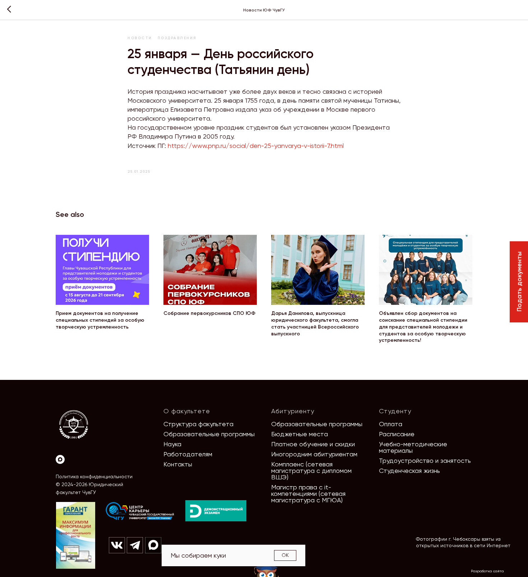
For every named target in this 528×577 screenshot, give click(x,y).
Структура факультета (198, 424)
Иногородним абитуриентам (314, 454)
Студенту (395, 411)
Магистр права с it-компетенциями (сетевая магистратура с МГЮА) (308, 493)
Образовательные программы (209, 434)
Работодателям (187, 454)
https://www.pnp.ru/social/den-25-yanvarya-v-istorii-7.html (256, 145)
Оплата (390, 424)
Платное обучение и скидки (313, 444)
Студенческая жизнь (409, 470)
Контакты (177, 464)
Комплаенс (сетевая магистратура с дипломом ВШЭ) (311, 470)
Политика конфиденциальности (94, 476)
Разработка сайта (487, 571)
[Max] (60, 459)
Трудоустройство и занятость (425, 460)
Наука (172, 444)
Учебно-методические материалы (413, 447)
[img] (140, 511)
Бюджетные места (299, 434)
